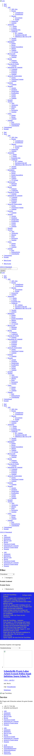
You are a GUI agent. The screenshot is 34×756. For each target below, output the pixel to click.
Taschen (13, 38)
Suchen (3, 270)
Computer (14, 69)
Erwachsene (18, 18)
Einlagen (14, 60)
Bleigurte (14, 55)
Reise (13, 108)
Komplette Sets (15, 30)
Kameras (10, 83)
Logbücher (14, 62)
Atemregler (11, 24)
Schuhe (13, 95)
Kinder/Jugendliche (17, 47)
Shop (5, 6)
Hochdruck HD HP (21, 35)
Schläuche (14, 31)
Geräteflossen (19, 12)
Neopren (10, 86)
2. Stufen (14, 28)
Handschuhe (15, 91)
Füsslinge (14, 89)
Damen (13, 43)
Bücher (10, 59)
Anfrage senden (27, 595)
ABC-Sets (14, 9)
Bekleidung (11, 42)
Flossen (13, 11)
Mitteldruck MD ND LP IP (23, 36)
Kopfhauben (15, 93)
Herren (13, 45)
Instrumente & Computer (15, 67)
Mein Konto (7, 260)
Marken (13, 48)
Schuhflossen (19, 14)
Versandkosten (11, 687)
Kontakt (6, 129)
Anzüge (13, 88)
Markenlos (10, 589)
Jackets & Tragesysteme (15, 76)
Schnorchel (14, 21)
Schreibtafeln (15, 125)
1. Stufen (14, 26)
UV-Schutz (14, 52)
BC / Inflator (19, 33)
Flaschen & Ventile (13, 64)
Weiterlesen (7, 690)
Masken (13, 16)
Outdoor (13, 50)
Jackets (13, 77)
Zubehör (13, 23)
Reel (12, 122)
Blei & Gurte (11, 53)
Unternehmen (8, 127)
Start (5, 4)
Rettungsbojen (15, 124)
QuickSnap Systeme (17, 79)
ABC (9, 7)
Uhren (9, 113)
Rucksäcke (14, 110)
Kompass (14, 72)
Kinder (17, 19)
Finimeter (14, 71)
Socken (13, 96)
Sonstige (10, 100)
